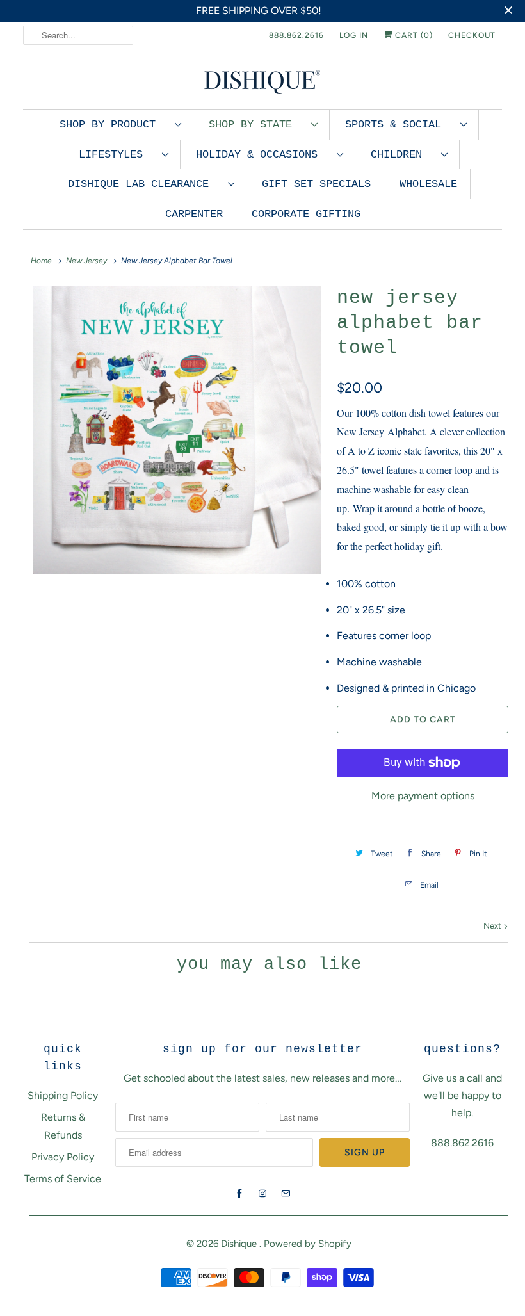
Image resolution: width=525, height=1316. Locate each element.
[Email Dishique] (285, 1193)
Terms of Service (62, 1179)
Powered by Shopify (307, 1243)
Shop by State (257, 124)
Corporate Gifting (306, 214)
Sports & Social (399, 124)
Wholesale (428, 184)
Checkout (472, 35)
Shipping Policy (63, 1095)
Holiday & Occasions (263, 155)
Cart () (412, 35)
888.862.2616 (296, 35)
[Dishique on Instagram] (262, 1193)
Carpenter (194, 214)
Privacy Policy (62, 1157)
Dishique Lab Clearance (145, 184)
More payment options (422, 796)
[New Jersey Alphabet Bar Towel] (177, 430)
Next (493, 925)
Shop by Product (114, 124)
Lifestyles (117, 155)
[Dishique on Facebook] (239, 1193)
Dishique (240, 1243)
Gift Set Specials (316, 184)
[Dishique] (262, 81)
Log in (353, 35)
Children (403, 155)
